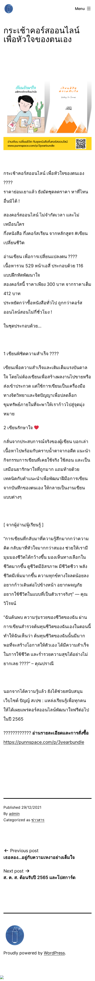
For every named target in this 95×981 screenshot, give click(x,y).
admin (14, 813)
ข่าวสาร (38, 820)
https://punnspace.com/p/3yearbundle (43, 742)
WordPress (54, 952)
